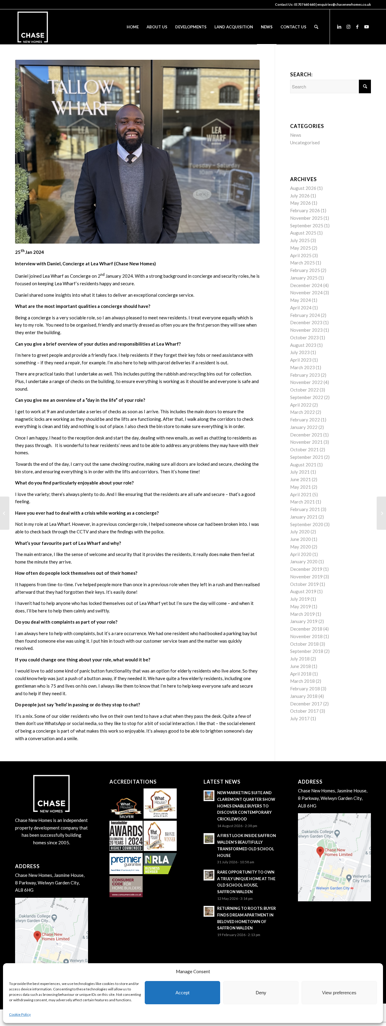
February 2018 (305, 688)
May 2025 (300, 248)
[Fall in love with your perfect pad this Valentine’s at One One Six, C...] (381, 513)
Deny (261, 992)
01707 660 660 (304, 4)
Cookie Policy (20, 1014)
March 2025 (302, 262)
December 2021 (306, 434)
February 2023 (305, 375)
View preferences (339, 992)
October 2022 (304, 389)
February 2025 (305, 270)
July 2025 (300, 240)
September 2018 (306, 651)
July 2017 (300, 718)
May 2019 (300, 606)
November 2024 (306, 292)
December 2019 (306, 569)
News (295, 135)
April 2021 (301, 494)
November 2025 (306, 218)
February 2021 (305, 509)
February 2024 (305, 315)
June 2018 (300, 666)
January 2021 (304, 516)
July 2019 (300, 599)
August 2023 (303, 345)
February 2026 (305, 210)
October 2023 (304, 337)
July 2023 (300, 352)
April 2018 (301, 673)
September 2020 (306, 524)
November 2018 (306, 636)
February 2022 (305, 419)
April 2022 (301, 405)
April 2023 (301, 360)
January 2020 (304, 561)
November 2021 (306, 442)
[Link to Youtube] (366, 26)
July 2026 (300, 195)
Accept (182, 992)
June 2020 (300, 539)
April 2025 (301, 255)
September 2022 (306, 397)
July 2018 (300, 658)
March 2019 (302, 614)
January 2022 (304, 427)
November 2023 (306, 330)
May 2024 (300, 300)
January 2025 (304, 277)
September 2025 (306, 225)
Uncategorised (305, 142)
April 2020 (301, 554)
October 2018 (304, 644)
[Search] (316, 26)
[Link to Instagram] (348, 26)
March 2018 (302, 681)
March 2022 (302, 412)
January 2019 (304, 621)
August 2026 (303, 188)
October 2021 (304, 449)
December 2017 (306, 703)
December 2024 (306, 285)
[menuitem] (133, 26)
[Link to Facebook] (357, 26)
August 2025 (303, 232)
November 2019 (306, 576)
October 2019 (304, 584)
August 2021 (303, 464)
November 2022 (306, 382)
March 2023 (302, 367)
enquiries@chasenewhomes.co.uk (344, 4)
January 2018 (304, 696)
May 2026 (300, 203)
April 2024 (301, 307)
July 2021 (300, 472)
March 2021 (302, 501)
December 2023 (306, 322)
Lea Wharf (53, 276)
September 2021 (306, 457)
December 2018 (306, 628)
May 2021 (300, 487)
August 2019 (303, 591)
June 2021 (300, 479)
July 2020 (300, 531)
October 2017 (304, 711)
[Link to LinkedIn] (339, 26)
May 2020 (300, 546)
